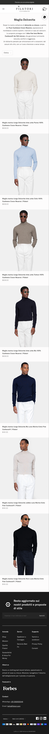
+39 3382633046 (17, 702)
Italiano (5, 719)
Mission (5, 641)
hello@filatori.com (13, 706)
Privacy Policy (37, 644)
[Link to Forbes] (9, 691)
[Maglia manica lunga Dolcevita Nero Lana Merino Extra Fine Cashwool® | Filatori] (24, 544)
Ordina (6, 53)
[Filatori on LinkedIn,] (44, 719)
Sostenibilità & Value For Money (7, 655)
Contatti (35, 648)
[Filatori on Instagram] (41, 719)
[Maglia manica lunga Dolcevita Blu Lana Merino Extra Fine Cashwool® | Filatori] (24, 392)
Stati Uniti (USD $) (18, 719)
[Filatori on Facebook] (37, 719)
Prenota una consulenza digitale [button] (24, 2)
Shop (4, 637)
